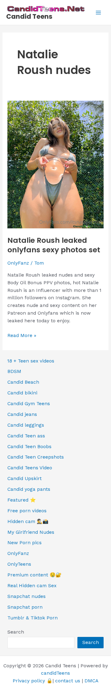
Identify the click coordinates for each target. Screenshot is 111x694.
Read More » (21, 335)
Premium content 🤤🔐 (34, 575)
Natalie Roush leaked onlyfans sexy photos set (53, 245)
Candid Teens (29, 16)
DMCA (91, 681)
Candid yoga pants (28, 489)
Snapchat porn (25, 607)
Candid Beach (23, 382)
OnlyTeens (19, 564)
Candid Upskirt (24, 478)
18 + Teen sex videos (30, 361)
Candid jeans (22, 414)
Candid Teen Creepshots (35, 457)
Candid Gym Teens (28, 403)
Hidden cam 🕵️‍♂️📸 (27, 521)
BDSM (14, 371)
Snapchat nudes (26, 596)
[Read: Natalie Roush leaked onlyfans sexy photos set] (55, 164)
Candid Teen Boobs (29, 446)
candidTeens (55, 673)
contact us (67, 681)
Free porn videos (27, 511)
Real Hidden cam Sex (31, 585)
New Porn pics (24, 542)
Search (15, 632)
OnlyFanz (18, 263)
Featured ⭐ (21, 500)
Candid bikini (22, 393)
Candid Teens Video (29, 468)
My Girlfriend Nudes (30, 532)
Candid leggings (25, 425)
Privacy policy (29, 681)
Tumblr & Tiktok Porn (32, 618)
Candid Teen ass (26, 436)
